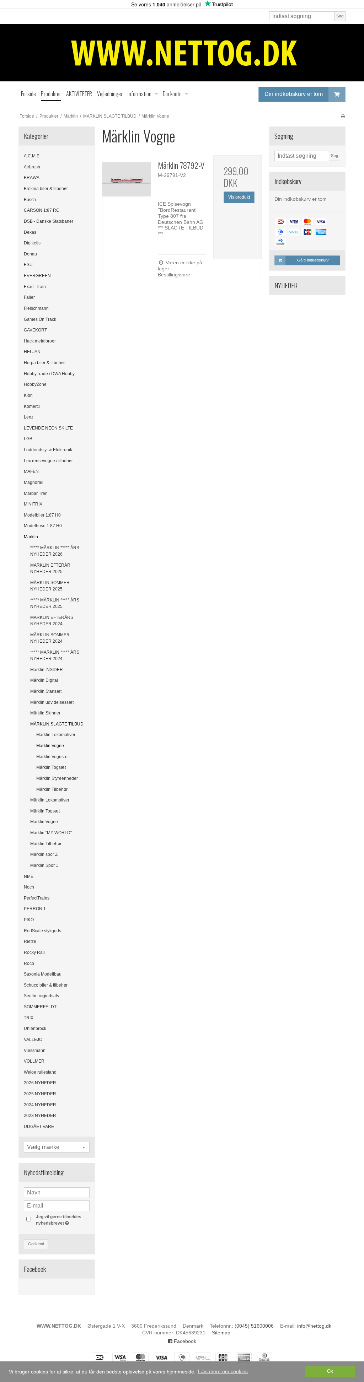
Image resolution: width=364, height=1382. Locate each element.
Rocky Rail (34, 952)
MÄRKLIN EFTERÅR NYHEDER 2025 (50, 568)
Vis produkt (239, 197)
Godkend (36, 1244)
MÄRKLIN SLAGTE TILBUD (57, 724)
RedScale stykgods (42, 930)
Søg (339, 16)
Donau (30, 254)
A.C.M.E (31, 155)
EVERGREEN (37, 275)
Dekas (30, 232)
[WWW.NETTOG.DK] (182, 53)
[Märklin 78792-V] (126, 179)
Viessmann (35, 1050)
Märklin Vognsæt (52, 756)
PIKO (29, 919)
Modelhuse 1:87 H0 (43, 525)
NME (28, 876)
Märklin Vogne (50, 745)
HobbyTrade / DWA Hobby (49, 373)
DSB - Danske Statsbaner (48, 221)
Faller (29, 297)
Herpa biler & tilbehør (44, 362)
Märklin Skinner (45, 713)
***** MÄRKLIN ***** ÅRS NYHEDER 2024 (54, 655)
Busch (30, 199)
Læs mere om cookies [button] (223, 1371)
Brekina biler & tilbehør (46, 188)
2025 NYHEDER (40, 1093)
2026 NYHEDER (40, 1082)
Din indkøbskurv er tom (293, 94)
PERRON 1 (35, 908)
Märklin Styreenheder (57, 778)
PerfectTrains (36, 898)
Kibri (28, 395)
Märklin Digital (44, 680)
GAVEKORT (35, 330)
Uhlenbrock (35, 1028)
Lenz (28, 417)
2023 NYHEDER (40, 1115)
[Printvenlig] (343, 116)
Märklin (31, 536)
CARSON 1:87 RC (41, 210)
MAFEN (31, 471)
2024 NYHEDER (40, 1104)
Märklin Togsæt (51, 767)
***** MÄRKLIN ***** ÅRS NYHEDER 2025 (54, 603)
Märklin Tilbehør (52, 789)
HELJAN (32, 351)
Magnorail (33, 482)
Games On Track (40, 319)
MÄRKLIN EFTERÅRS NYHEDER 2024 (51, 620)
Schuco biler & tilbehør (46, 985)
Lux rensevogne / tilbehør (48, 460)
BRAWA (31, 177)
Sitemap (221, 1332)
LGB (28, 438)
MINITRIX (33, 504)
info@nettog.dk (314, 1326)
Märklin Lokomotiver (55, 734)
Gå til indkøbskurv (313, 260)
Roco (29, 963)
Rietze (30, 941)
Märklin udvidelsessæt (52, 702)
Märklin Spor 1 (44, 865)
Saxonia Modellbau (42, 974)
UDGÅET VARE (39, 1126)
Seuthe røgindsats (41, 995)
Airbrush (32, 166)
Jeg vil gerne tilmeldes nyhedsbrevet (62, 1220)
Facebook (184, 1341)
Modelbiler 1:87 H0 (42, 515)
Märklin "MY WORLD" (51, 832)
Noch (29, 887)
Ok (330, 1371)
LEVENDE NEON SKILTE (48, 428)
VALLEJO (33, 1039)
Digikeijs (32, 243)
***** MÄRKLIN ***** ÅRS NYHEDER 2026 (54, 551)
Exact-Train (35, 286)
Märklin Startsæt (45, 691)
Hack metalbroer (40, 341)
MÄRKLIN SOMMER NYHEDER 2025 (50, 586)
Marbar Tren (36, 493)
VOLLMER (34, 1061)
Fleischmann (36, 308)
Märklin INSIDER (46, 669)
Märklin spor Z (44, 854)
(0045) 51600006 (254, 1326)
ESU (28, 264)
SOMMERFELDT (40, 1006)
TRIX (28, 1017)
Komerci (32, 406)
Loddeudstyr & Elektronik (48, 449)
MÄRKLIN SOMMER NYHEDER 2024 (50, 638)
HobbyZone (35, 384)
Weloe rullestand (40, 1072)
